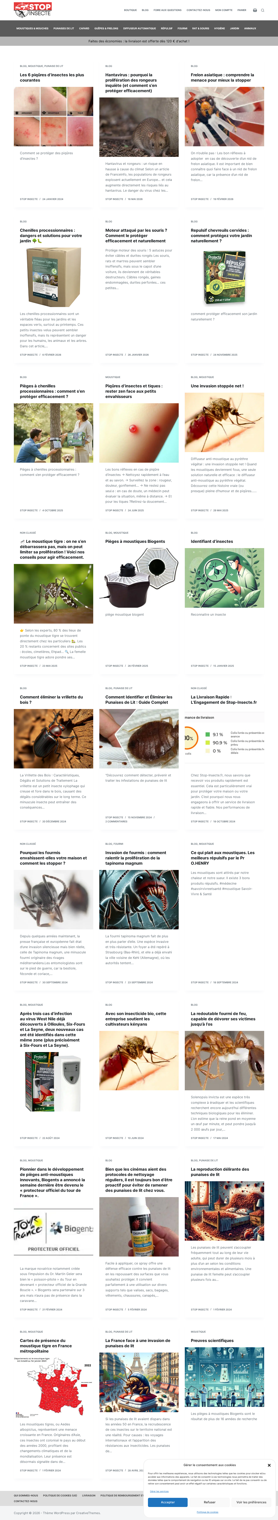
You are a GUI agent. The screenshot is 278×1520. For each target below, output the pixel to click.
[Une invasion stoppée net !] (224, 422)
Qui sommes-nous (26, 1495)
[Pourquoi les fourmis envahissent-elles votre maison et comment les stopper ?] (53, 899)
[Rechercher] (262, 10)
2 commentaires (116, 821)
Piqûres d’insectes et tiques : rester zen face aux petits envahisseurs (134, 391)
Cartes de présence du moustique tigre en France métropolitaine (46, 1346)
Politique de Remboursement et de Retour (129, 1495)
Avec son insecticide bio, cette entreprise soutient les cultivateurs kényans (135, 1019)
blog (23, 66)
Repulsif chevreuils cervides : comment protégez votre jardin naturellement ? (221, 235)
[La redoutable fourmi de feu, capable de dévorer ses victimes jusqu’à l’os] (224, 1060)
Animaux (250, 28)
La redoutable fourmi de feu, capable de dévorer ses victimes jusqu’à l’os (223, 1019)
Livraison (88, 1495)
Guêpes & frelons (106, 28)
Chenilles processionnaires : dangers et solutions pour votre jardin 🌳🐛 (51, 235)
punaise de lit (53, 66)
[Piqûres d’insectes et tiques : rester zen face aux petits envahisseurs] (139, 433)
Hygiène (219, 28)
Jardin (234, 28)
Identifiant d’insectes (212, 541)
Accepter (168, 1502)
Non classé (28, 532)
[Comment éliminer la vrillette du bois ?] (53, 738)
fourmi (118, 843)
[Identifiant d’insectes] (224, 578)
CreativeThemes (88, 1513)
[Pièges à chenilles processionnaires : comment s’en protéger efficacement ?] (53, 433)
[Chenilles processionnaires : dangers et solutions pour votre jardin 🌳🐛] (53, 277)
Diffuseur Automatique (139, 28)
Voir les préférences (251, 1502)
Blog (145, 10)
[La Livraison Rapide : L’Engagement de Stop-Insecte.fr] (224, 738)
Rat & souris (200, 28)
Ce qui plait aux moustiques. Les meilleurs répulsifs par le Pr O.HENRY (223, 858)
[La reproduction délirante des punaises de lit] (224, 1211)
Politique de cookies (207, 1512)
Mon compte (223, 10)
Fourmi (182, 28)
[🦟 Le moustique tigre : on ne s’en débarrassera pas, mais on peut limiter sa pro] (53, 593)
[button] (269, 1465)
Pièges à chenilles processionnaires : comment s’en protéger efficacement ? (52, 391)
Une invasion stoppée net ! (217, 386)
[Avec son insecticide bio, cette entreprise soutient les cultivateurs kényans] (139, 1060)
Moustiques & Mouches (32, 28)
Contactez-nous (198, 10)
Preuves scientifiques (213, 1340)
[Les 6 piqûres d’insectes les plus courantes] (53, 116)
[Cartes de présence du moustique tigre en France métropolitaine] (53, 1387)
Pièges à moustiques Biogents (135, 541)
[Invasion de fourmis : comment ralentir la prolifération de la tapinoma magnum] (139, 899)
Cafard (84, 28)
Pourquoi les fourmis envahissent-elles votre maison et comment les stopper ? (53, 858)
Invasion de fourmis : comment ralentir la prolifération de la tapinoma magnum (135, 858)
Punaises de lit (64, 28)
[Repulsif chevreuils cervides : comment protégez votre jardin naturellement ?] (224, 277)
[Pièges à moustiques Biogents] (139, 578)
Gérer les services (159, 1491)
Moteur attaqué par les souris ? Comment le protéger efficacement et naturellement (136, 235)
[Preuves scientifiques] (224, 1377)
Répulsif (167, 28)
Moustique (35, 66)
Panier (242, 10)
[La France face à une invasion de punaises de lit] (139, 1382)
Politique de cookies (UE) (60, 1495)
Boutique (130, 10)
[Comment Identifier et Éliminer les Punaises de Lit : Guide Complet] (139, 738)
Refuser (210, 1502)
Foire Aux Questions (168, 10)
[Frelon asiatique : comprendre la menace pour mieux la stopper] (224, 116)
